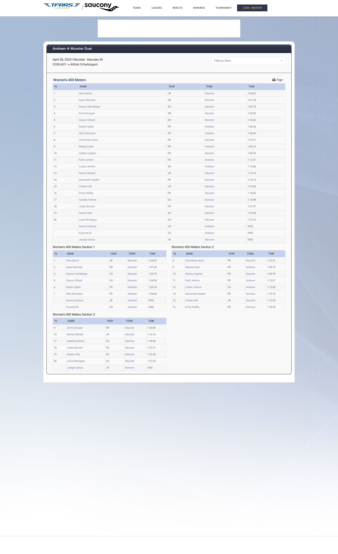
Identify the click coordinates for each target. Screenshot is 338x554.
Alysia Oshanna (87, 226)
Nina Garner (85, 93)
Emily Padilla (86, 193)
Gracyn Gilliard (87, 119)
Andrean (209, 126)
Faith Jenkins (86, 159)
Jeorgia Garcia (87, 239)
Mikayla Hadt (86, 146)
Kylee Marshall (87, 100)
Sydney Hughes (87, 153)
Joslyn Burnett (87, 206)
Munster (209, 93)
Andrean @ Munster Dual (72, 49)
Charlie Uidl (85, 186)
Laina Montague (88, 219)
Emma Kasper (87, 113)
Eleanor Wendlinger (89, 106)
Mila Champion (87, 133)
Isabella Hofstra (87, 199)
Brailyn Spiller (86, 126)
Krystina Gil (85, 232)
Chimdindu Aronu (88, 139)
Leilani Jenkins (87, 166)
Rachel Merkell (87, 173)
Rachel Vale (85, 213)
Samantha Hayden (89, 179)
